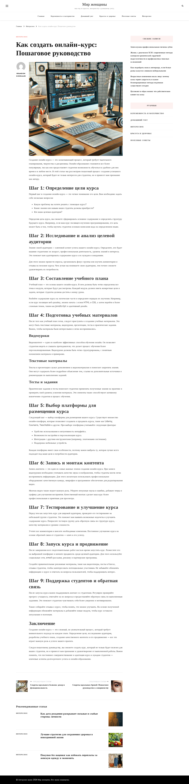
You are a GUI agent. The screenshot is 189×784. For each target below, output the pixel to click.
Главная (41, 16)
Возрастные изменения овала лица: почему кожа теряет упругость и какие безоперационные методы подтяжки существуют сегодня (149, 81)
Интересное (146, 16)
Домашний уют (87, 16)
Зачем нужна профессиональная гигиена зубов (151, 47)
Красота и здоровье (108, 16)
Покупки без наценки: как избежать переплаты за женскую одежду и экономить (68, 757)
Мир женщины (94, 4)
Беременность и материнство (63, 16)
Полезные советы (129, 16)
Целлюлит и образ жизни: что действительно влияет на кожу (150, 93)
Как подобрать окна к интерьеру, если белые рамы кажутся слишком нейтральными (150, 69)
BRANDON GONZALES (21, 75)
